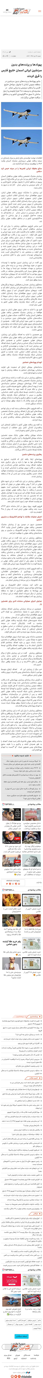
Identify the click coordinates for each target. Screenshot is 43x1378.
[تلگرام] (12, 1376)
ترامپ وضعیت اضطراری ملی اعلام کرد (28, 1066)
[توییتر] (15, 1376)
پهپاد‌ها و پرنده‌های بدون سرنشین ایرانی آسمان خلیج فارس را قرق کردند (21, 70)
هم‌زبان (17, 1355)
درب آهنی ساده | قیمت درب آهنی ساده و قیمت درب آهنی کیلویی (23, 1256)
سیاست (30, 52)
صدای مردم (7, 1355)
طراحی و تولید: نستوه (19, 1372)
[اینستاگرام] (19, 1376)
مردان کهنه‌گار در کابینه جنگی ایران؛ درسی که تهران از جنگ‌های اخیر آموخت (22, 790)
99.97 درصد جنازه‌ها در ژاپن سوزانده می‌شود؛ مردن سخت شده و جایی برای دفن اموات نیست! (23, 769)
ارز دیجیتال (10, 1324)
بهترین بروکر (19, 1324)
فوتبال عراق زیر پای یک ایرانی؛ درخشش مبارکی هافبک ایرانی (21, 1222)
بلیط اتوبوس (37, 1328)
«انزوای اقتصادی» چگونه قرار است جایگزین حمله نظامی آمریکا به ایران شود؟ (23, 797)
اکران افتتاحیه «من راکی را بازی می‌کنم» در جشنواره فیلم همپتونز (23, 1185)
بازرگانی (35, 1214)
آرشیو (15, 1358)
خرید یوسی (37, 1324)
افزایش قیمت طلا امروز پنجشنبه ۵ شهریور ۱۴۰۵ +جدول (22, 1179)
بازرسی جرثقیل (32, 1320)
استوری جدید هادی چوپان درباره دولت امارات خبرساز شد (22, 1039)
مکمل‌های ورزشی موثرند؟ (31, 1125)
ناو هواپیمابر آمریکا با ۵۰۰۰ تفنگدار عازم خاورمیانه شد (23, 1089)
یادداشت (33, 1358)
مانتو (39, 1320)
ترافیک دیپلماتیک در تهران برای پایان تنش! (26, 1134)
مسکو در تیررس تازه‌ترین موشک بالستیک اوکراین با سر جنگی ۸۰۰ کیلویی (21, 1072)
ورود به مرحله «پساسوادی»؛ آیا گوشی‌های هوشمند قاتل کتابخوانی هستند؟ (21, 776)
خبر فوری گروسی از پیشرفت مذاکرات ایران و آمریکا (24, 1150)
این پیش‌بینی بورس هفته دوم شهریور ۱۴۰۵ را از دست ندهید (21, 1121)
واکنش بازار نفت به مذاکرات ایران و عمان (27, 1130)
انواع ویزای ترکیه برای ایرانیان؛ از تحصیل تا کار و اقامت (22, 1218)
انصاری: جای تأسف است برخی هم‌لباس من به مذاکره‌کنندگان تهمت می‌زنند (26, 1084)
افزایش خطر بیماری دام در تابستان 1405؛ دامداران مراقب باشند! (23, 1246)
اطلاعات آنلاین (21, 10)
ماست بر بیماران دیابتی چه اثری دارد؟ (28, 1034)
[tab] (35, 1016)
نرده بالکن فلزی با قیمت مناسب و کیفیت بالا (25, 1251)
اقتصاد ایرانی (28, 1324)
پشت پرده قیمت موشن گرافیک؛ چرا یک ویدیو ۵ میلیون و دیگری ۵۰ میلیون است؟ (23, 1239)
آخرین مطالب (33, 1078)
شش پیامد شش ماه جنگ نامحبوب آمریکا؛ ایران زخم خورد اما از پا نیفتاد (21, 1106)
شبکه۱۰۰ (36, 1355)
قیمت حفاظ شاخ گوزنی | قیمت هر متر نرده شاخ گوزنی (22, 1261)
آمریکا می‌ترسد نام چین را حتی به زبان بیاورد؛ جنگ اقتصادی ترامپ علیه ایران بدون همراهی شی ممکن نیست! (22, 762)
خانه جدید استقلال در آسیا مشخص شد (27, 1100)
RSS (8, 1358)
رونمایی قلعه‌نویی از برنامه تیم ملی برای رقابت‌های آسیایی (21, 1138)
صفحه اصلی (37, 52)
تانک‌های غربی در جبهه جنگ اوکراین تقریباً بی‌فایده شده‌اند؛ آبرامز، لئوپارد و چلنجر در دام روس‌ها (21, 1049)
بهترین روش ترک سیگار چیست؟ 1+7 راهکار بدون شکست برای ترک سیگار (23, 1233)
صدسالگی (27, 1355)
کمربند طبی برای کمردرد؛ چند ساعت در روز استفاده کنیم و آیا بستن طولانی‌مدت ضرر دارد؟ (21, 1227)
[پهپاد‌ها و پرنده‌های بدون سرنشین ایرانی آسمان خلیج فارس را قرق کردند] (21, 114)
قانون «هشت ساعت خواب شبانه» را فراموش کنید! (24, 1175)
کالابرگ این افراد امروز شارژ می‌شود (29, 1043)
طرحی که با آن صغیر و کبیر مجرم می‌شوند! (26, 1054)
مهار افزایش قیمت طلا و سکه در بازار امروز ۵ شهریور (23, 1112)
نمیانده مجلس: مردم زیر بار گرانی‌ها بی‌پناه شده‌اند (23, 1199)
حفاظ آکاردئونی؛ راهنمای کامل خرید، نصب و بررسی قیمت (21, 1265)
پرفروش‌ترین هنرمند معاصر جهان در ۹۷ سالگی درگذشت (22, 1208)
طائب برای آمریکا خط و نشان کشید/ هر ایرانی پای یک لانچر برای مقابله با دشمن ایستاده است (22, 1095)
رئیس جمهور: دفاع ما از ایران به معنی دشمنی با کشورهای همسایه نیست (22, 1163)
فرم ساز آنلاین (22, 1320)
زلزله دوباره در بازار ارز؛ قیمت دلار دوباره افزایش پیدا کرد (22, 1116)
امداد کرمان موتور (11, 1320)
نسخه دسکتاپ (21, 1336)
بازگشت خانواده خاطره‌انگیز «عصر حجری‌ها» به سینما (22, 1204)
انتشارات (24, 1358)
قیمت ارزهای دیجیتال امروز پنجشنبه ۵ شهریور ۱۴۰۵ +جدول (21, 1191)
